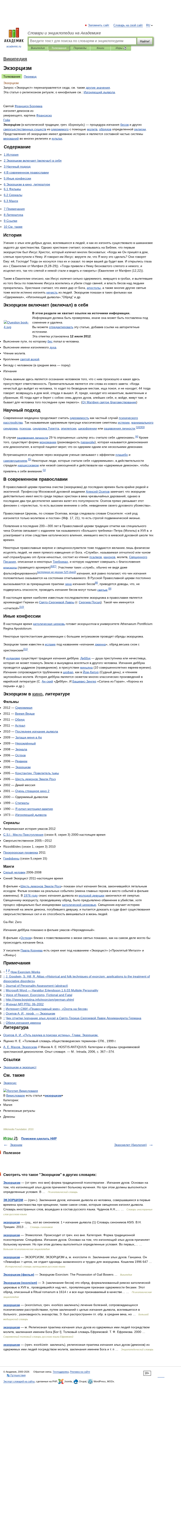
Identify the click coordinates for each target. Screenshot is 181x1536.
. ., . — (30, 1013)
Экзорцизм (11, 1182)
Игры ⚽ (121, 48)
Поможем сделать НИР (39, 1138)
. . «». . (50, 1035)
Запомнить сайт (99, 25)
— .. (52, 990)
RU (148, 25)
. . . (20, 1047)
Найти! (145, 41)
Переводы (80, 48)
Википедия (38, 48)
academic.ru (13, 46)
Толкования (58, 48)
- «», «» (47, 1009)
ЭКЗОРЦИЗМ (13, 1200)
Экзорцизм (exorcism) (20, 1282)
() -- (73, 1018)
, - (25, 1004)
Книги (100, 48)
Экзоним (16, 1145)
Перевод (30, 76)
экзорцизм (11, 1222)
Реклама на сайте (80, 1371)
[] (137, 427)
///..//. (40, 999)
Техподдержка (61, 1371)
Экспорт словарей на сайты (19, 1381)
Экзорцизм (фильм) (18, 1274)
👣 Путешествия (16, 1375)
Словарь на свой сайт (128, 25)
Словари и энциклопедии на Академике (64, 33)
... (23, 834)
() (37, 985)
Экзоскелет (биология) (130, 1145)
